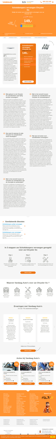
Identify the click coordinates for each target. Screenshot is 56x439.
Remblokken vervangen (34, 396)
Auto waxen (5, 404)
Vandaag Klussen (6, 419)
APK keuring (5, 393)
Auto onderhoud (6, 400)
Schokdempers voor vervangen (12, 232)
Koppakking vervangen (21, 409)
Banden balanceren (6, 409)
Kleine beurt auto (19, 407)
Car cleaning (19, 395)
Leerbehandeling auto (20, 414)
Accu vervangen (6, 396)
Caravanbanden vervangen (21, 396)
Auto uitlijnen (5, 403)
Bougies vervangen (6, 411)
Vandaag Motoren (6, 424)
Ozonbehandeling (33, 395)
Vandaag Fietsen (19, 421)
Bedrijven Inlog (8, 434)
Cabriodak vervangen (20, 393)
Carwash (18, 397)
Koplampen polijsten (20, 408)
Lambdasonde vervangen (21, 413)
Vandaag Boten (6, 423)
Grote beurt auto (19, 404)
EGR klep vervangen (20, 403)
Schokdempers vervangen (34, 401)
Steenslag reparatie (33, 402)
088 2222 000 (47, 1)
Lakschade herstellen (20, 412)
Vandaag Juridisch (20, 423)
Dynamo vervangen (20, 402)
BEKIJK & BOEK (27, 81)
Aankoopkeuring (6, 395)
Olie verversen (32, 393)
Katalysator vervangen (21, 406)
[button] (3, 94)
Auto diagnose (5, 398)
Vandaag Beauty (6, 421)
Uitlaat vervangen (33, 406)
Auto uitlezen (5, 402)
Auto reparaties (6, 401)
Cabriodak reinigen (6, 412)
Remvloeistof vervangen (34, 398)
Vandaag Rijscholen (20, 419)
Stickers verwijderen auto (34, 403)
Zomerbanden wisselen (34, 411)
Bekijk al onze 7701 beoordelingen (28, 346)
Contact (8, 433)
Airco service (5, 397)
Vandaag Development (34, 424)
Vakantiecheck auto (33, 407)
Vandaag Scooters (33, 420)
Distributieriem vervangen (21, 401)
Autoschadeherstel (6, 408)
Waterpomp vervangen (34, 408)
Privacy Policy (8, 431)
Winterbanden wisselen (34, 409)
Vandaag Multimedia (20, 424)
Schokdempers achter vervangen (12, 224)
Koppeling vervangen (20, 411)
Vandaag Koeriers (6, 420)
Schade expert (32, 400)
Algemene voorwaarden (8, 430)
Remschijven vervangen (34, 397)
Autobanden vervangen (7, 406)
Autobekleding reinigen (7, 407)
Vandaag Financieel (33, 423)
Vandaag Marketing (46, 419)
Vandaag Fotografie (46, 420)
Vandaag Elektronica (33, 421)
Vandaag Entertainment (21, 420)
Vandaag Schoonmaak (34, 419)
